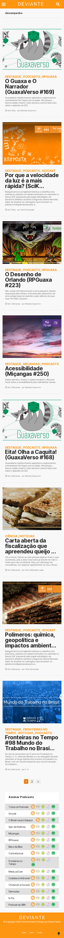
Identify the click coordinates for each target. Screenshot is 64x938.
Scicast (49, 170)
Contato (39, 932)
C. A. (27, 769)
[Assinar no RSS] (32, 807)
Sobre (32, 932)
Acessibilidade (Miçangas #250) (27, 371)
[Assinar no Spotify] (52, 807)
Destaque (13, 76)
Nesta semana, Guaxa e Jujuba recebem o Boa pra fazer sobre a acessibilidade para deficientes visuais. (30, 380)
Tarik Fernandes (27, 210)
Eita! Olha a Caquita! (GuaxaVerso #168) (31, 455)
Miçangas (31, 364)
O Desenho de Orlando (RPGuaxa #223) (28, 280)
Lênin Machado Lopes (34, 570)
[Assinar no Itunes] (47, 807)
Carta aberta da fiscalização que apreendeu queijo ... (30, 546)
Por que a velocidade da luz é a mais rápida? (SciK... (32, 180)
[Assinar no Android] (42, 807)
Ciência (11, 536)
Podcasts (31, 76)
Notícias (27, 536)
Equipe (24, 932)
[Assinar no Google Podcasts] (37, 807)
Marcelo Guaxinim (28, 110)
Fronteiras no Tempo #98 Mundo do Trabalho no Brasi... (31, 743)
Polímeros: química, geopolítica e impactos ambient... (30, 640)
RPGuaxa (49, 76)
